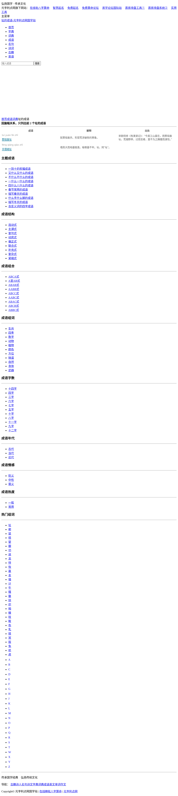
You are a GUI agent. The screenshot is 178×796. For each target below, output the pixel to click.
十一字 (12, 422)
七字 (11, 405)
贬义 (11, 475)
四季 (11, 332)
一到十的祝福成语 (19, 168)
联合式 (12, 245)
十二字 (12, 430)
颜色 (11, 349)
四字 (11, 392)
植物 (11, 345)
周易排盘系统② (158, 7)
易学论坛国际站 (112, 7)
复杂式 (12, 254)
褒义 (11, 484)
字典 (11, 31)
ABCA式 (13, 276)
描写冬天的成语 (18, 202)
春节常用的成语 (18, 189)
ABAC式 (13, 301)
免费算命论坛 (90, 7)
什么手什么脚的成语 (20, 197)
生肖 (11, 328)
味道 (11, 357)
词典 (11, 35)
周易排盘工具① (135, 7)
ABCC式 (13, 293)
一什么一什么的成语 (20, 181)
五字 (11, 409)
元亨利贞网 (71, 791)
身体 (11, 366)
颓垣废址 (10, 137)
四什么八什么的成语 (20, 185)
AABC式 (13, 297)
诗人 (19, 784)
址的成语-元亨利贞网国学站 (18, 20)
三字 (11, 397)
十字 (11, 413)
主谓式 (12, 229)
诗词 (11, 48)
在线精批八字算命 (50, 791)
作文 (63, 784)
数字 (11, 336)
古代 (11, 449)
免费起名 (73, 7)
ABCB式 (13, 305)
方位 (11, 353)
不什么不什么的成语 (20, 177)
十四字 (12, 388)
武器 (11, 370)
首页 (11, 27)
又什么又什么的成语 (20, 172)
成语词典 (12, 119)
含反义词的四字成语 (20, 206)
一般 (11, 502)
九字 (11, 426)
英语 (11, 56)
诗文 (30, 784)
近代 (11, 457)
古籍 (11, 52)
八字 (11, 417)
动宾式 (12, 237)
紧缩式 (12, 258)
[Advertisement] (89, 90)
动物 (11, 341)
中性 (11, 479)
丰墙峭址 (12, 146)
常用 (11, 506)
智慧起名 (58, 7)
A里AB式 (14, 280)
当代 (11, 453)
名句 (11, 44)
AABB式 (13, 289)
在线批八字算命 (39, 7)
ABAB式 (13, 285)
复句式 (12, 233)
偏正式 (12, 241)
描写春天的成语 (18, 193)
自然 (11, 361)
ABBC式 (13, 310)
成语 (11, 39)
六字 (11, 401)
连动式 (12, 224)
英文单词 (54, 784)
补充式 (12, 249)
